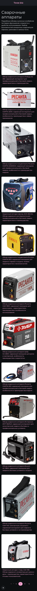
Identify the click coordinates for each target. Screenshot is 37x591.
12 (29, 584)
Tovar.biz (18, 3)
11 (24, 584)
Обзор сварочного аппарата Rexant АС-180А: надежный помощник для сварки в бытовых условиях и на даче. (17, 468)
